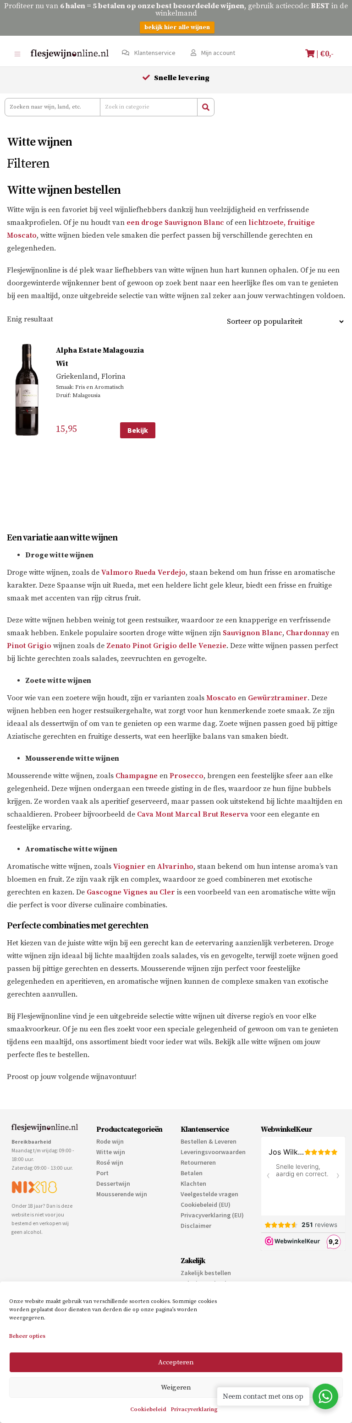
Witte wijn (110, 1152)
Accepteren (176, 1362)
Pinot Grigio (29, 645)
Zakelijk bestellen (206, 1273)
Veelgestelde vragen (209, 1194)
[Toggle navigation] (17, 54)
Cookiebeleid (148, 1409)
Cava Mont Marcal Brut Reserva (192, 814)
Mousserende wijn (121, 1194)
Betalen (192, 1173)
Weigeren (176, 1387)
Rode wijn (110, 1141)
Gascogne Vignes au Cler (131, 892)
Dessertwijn (113, 1183)
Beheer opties (27, 1336)
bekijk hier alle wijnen (177, 27)
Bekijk (137, 430)
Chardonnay (307, 633)
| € (324, 54)
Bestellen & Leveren (208, 1141)
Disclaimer (196, 1225)
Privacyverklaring (194, 1409)
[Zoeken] (205, 107)
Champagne (137, 775)
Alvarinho (175, 866)
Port (102, 1173)
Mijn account (217, 53)
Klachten (193, 1183)
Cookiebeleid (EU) (206, 1204)
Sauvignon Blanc (252, 633)
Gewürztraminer (278, 698)
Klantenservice (154, 53)
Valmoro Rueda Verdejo (143, 572)
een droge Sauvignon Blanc (175, 222)
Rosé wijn (109, 1162)
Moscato (221, 698)
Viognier (129, 866)
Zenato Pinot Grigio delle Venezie (166, 645)
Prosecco (187, 775)
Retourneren (198, 1162)
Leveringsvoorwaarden (213, 1152)
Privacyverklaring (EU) (212, 1215)
